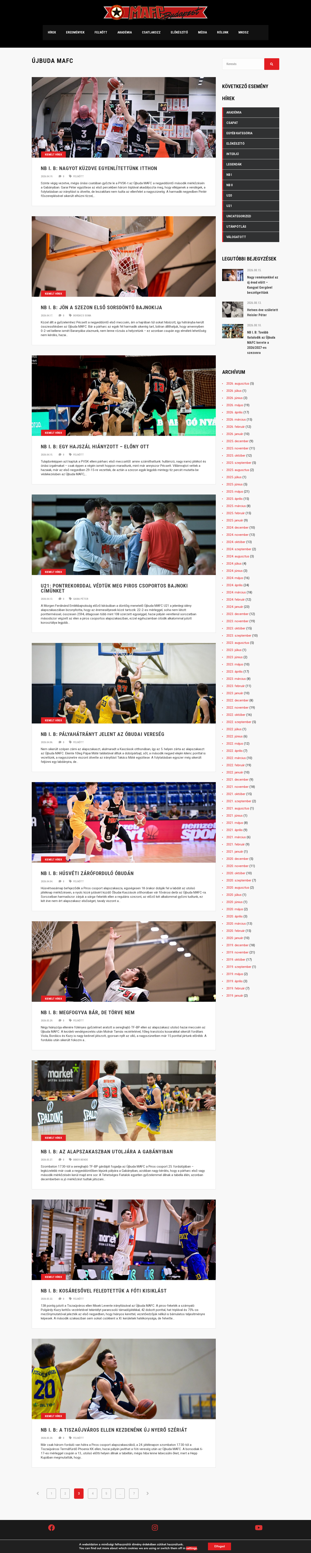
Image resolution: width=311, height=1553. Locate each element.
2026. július (234, 391)
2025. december (237, 441)
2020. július (234, 895)
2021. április (234, 830)
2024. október (235, 542)
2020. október (235, 873)
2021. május (234, 823)
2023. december (237, 614)
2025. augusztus (237, 470)
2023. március (236, 679)
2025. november (237, 448)
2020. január (234, 938)
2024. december (237, 527)
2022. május (234, 743)
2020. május (234, 909)
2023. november (237, 621)
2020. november (237, 866)
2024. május (234, 578)
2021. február (235, 844)
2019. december (237, 945)
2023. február (235, 686)
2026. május (234, 405)
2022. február (235, 765)
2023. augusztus (237, 643)
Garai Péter (80, 598)
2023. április (234, 671)
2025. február (235, 513)
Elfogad (219, 1546)
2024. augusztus (237, 556)
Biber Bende (80, 1159)
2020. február (235, 931)
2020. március (236, 923)
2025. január (234, 520)
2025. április (234, 499)
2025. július (234, 477)
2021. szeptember (238, 801)
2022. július (234, 729)
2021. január (234, 851)
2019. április (234, 981)
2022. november (237, 707)
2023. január (234, 693)
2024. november (237, 535)
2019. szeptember (238, 967)
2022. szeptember (238, 722)
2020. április (234, 916)
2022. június (234, 736)
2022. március (236, 758)
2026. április (234, 412)
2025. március (236, 506)
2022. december (237, 700)
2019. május (234, 974)
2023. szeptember (238, 635)
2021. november (237, 787)
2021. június (234, 815)
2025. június (234, 484)
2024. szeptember (238, 549)
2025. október (235, 455)
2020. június (234, 902)
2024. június (234, 571)
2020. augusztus (237, 887)
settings (191, 1548)
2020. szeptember (238, 880)
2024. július (234, 563)
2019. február (235, 988)
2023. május (234, 664)
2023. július (234, 650)
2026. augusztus (237, 383)
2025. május (234, 491)
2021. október (235, 794)
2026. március (236, 419)
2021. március (236, 837)
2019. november (237, 952)
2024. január (234, 607)
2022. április (234, 751)
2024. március (236, 592)
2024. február (235, 599)
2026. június (234, 398)
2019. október (235, 959)
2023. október (235, 628)
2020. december (237, 859)
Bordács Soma (82, 315)
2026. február (235, 427)
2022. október (235, 715)
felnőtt (78, 176)
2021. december (237, 779)
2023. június (234, 657)
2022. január (234, 772)
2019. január (234, 995)
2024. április (234, 585)
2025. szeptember (238, 463)
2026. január (234, 434)
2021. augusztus (237, 808)
